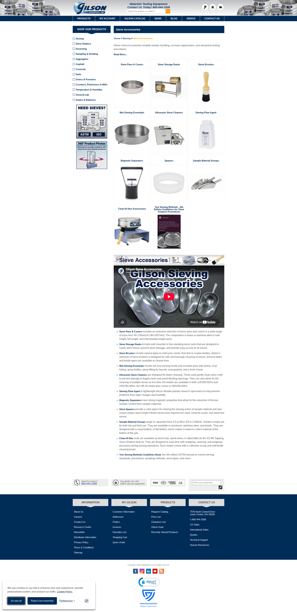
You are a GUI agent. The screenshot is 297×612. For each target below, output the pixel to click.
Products (83, 18)
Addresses (118, 516)
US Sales (195, 524)
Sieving (80, 38)
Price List (156, 516)
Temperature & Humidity (89, 89)
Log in (205, 7)
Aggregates (82, 59)
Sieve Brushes (206, 64)
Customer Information (124, 511)
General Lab (82, 94)
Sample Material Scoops (206, 160)
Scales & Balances (86, 100)
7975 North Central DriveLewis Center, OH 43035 (202, 513)
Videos (191, 18)
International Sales (199, 529)
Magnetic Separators (132, 160)
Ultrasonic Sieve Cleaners (169, 112)
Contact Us (212, 18)
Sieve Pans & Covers (132, 64)
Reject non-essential (42, 600)
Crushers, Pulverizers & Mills (91, 84)
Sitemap (78, 552)
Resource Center (82, 527)
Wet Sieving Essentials (132, 112)
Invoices (117, 527)
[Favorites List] (213, 7)
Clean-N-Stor (126, 438)
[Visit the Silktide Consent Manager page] (86, 601)
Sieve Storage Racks (169, 64)
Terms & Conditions (84, 547)
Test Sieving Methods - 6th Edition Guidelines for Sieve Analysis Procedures (169, 209)
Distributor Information (85, 537)
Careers (78, 516)
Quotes (193, 534)
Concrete (81, 69)
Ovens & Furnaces (86, 79)
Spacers (169, 160)
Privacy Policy (81, 542)
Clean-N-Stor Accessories (132, 208)
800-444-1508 (161, 7)
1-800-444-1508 (198, 519)
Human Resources (199, 545)
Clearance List (158, 522)
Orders (116, 522)
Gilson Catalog (135, 18)
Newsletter (79, 532)
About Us (78, 511)
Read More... (120, 54)
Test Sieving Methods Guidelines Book (140, 454)
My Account (107, 18)
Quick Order (119, 542)
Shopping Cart (120, 537)
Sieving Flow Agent (206, 112)
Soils (78, 74)
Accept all (16, 600)
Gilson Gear (157, 527)
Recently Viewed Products (164, 532)
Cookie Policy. (65, 591)
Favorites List (119, 532)
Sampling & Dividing (87, 54)
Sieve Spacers (127, 409)
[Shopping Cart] (220, 7)
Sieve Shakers (83, 43)
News (158, 18)
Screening (81, 48)
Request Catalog (159, 511)
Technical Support (199, 540)
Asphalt (80, 64)
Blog (174, 18)
